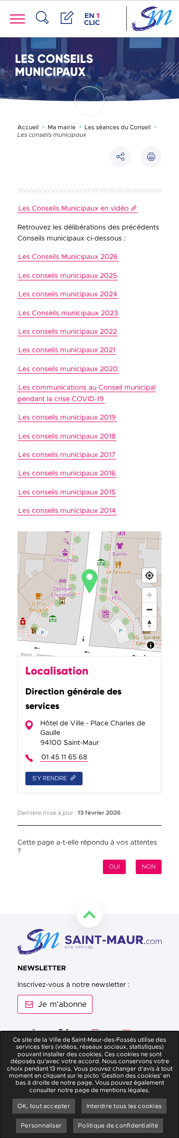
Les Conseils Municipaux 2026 (68, 256)
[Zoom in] (149, 595)
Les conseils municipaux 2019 (67, 417)
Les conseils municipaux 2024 (67, 293)
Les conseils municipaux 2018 (66, 436)
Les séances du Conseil (118, 127)
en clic (93, 19)
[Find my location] (149, 575)
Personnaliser (41, 1126)
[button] (151, 156)
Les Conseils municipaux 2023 (68, 312)
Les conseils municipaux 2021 (66, 349)
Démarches (67, 27)
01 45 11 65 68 (64, 756)
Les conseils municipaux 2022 (67, 331)
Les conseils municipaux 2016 (67, 472)
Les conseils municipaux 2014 (67, 510)
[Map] (89, 593)
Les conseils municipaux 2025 (67, 275)
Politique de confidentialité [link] (118, 1126)
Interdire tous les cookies (124, 1106)
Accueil (28, 127)
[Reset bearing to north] (149, 624)
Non (149, 867)
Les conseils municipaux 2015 (66, 491)
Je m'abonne (62, 1004)
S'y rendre (50, 778)
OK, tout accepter (43, 1106)
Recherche (42, 27)
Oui (114, 867)
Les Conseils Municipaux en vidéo (73, 208)
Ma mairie (62, 127)
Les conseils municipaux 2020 (68, 368)
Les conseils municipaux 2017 (66, 454)
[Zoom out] (149, 609)
